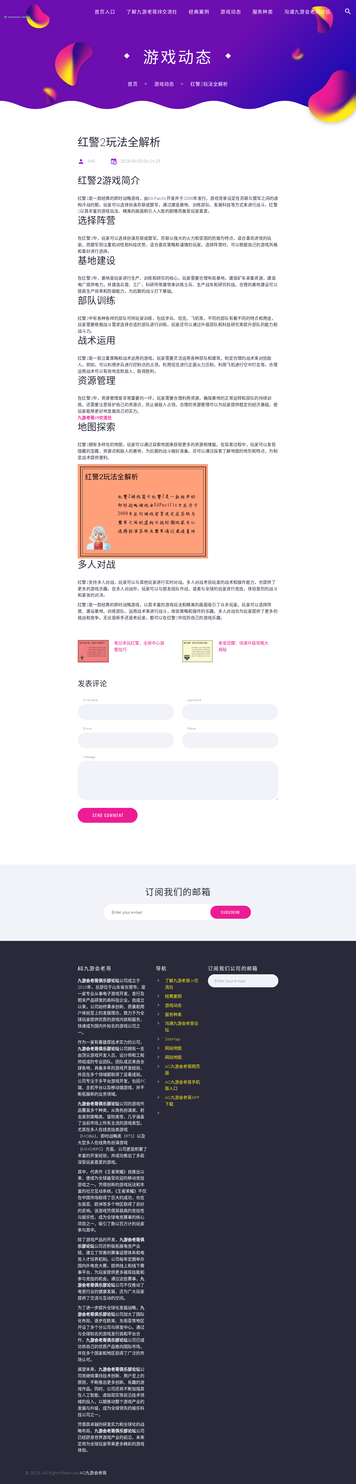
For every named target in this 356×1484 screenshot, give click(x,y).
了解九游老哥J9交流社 (151, 11)
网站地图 (173, 1048)
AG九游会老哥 (93, 1472)
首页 (133, 84)
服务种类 (263, 11)
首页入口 (105, 11)
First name (90, 700)
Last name (194, 700)
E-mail (87, 728)
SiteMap (172, 1039)
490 (91, 161)
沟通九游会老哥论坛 (307, 11)
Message (89, 757)
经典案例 (199, 11)
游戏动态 (230, 11)
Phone (191, 728)
